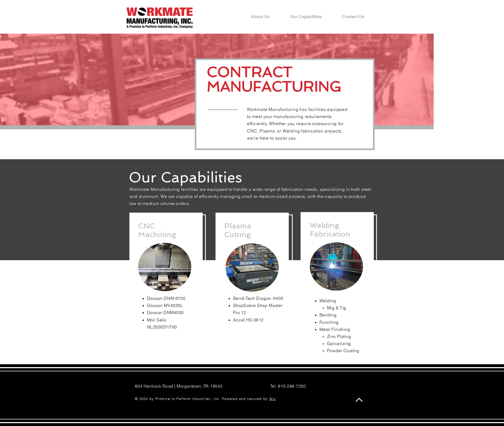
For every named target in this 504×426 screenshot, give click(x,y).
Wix (272, 399)
